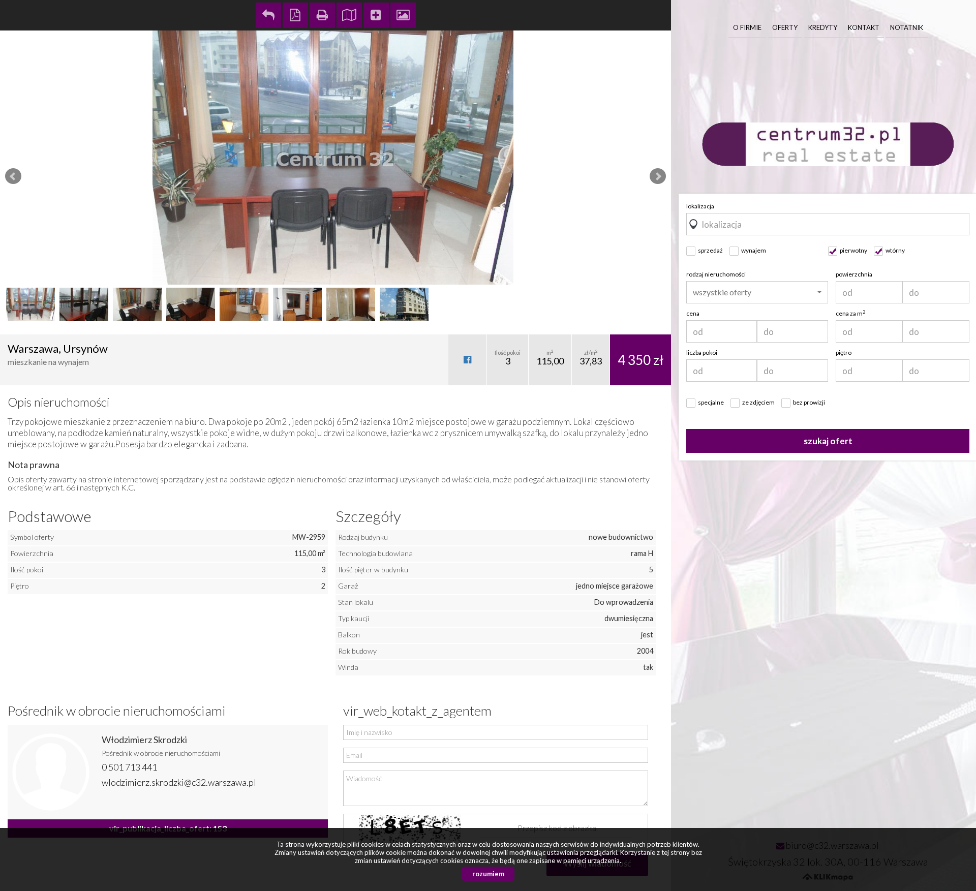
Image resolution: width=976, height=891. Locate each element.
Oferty (785, 27)
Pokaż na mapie (349, 15)
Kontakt (863, 27)
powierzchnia (854, 274)
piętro (843, 352)
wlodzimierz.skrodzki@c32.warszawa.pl (179, 782)
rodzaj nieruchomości (716, 274)
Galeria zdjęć (403, 15)
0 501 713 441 (129, 767)
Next (658, 176)
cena (692, 313)
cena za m (850, 313)
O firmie (747, 27)
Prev (13, 176)
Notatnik (906, 27)
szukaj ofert (828, 441)
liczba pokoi (701, 352)
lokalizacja (700, 206)
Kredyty (822, 27)
